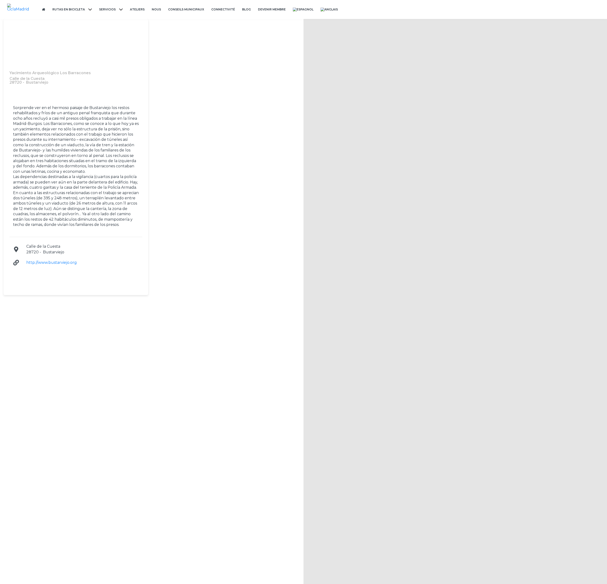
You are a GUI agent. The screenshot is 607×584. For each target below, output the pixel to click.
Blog (246, 9)
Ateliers (137, 9)
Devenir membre (272, 9)
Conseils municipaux (186, 9)
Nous (156, 9)
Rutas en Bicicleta (68, 9)
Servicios (107, 9)
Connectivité (223, 9)
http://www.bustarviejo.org (51, 262)
